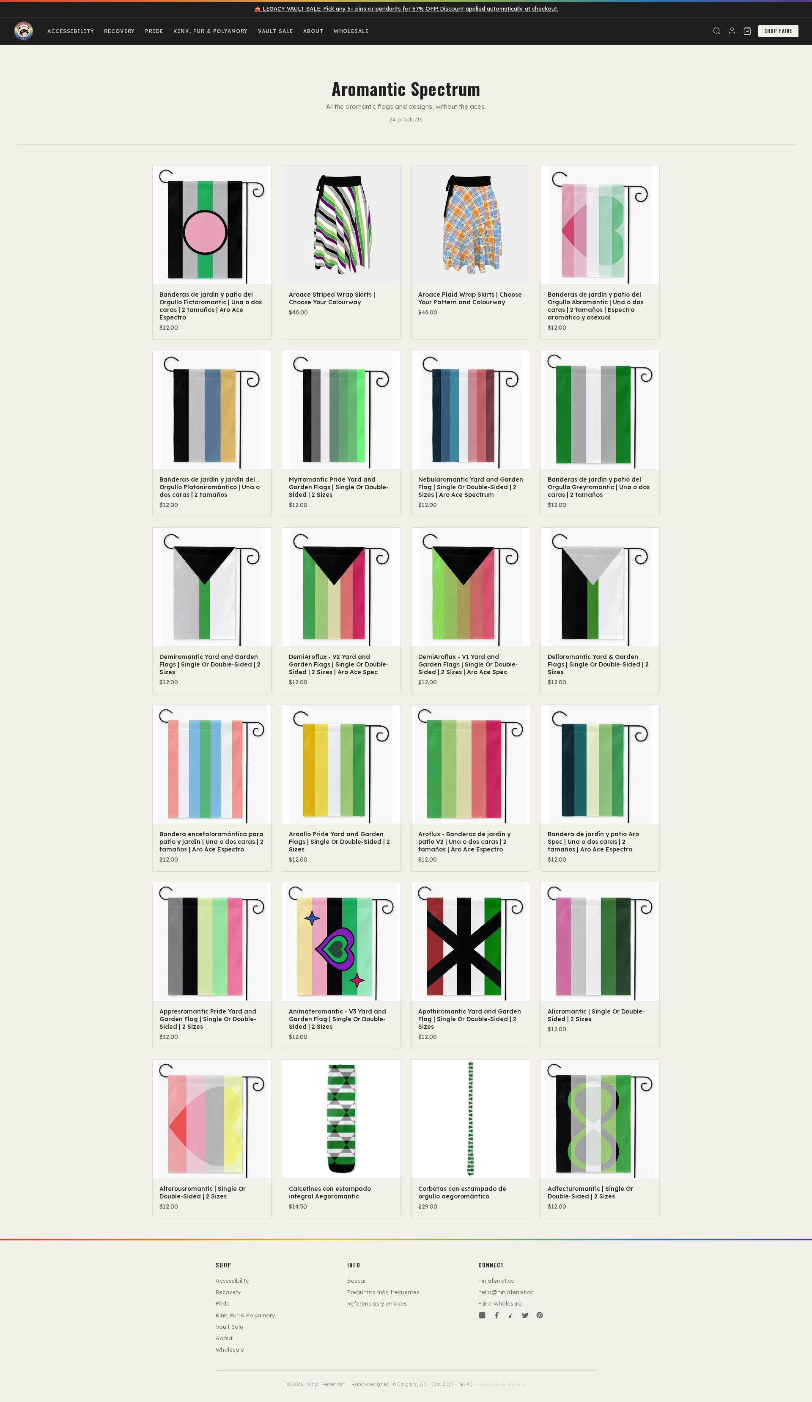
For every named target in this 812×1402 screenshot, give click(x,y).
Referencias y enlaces (377, 1303)
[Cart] (747, 31)
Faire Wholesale (500, 1303)
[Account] (732, 31)
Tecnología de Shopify (499, 1384)
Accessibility (70, 31)
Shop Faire (778, 31)
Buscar (356, 1280)
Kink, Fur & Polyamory (210, 31)
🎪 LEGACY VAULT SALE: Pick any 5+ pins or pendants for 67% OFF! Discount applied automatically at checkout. (406, 8)
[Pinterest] (539, 1315)
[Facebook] (496, 1315)
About (313, 31)
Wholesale (351, 31)
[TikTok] (511, 1315)
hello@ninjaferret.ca (506, 1292)
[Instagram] (482, 1315)
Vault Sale (275, 31)
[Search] (717, 31)
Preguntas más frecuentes (383, 1292)
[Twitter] (525, 1315)
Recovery (119, 31)
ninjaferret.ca (496, 1280)
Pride (154, 31)
